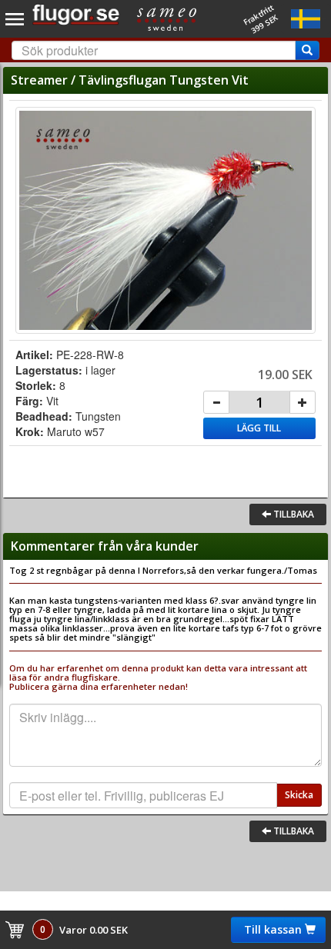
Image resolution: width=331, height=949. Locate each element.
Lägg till (259, 428)
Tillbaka (292, 514)
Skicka (299, 794)
